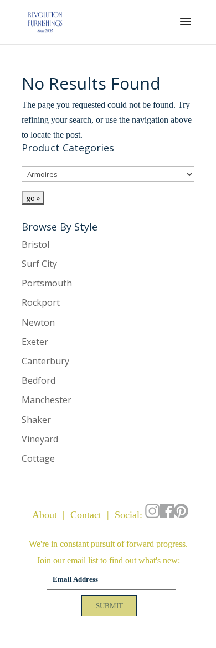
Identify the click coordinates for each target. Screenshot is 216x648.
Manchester (46, 400)
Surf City (39, 264)
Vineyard (40, 439)
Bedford (38, 380)
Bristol (35, 244)
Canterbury (45, 361)
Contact (85, 514)
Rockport (41, 302)
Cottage (38, 458)
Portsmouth (47, 283)
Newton (38, 322)
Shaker (36, 420)
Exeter (35, 342)
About (44, 514)
